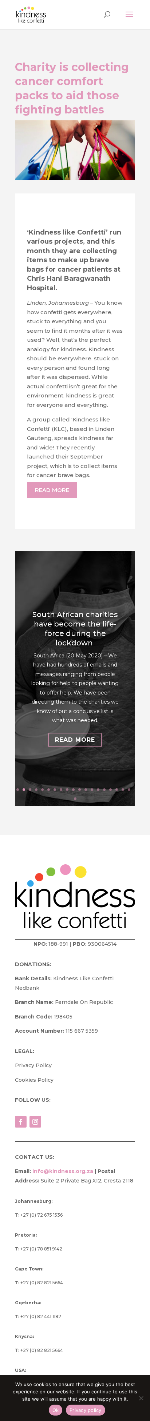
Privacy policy (86, 1410)
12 (85, 789)
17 (116, 789)
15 (104, 789)
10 (73, 789)
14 (98, 789)
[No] (141, 1398)
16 (110, 789)
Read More (75, 739)
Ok (55, 1410)
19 (129, 789)
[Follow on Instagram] (35, 1122)
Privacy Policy (33, 1065)
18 (123, 789)
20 (75, 798)
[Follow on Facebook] (21, 1122)
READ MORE (52, 490)
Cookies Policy (34, 1080)
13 (92, 789)
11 (79, 789)
